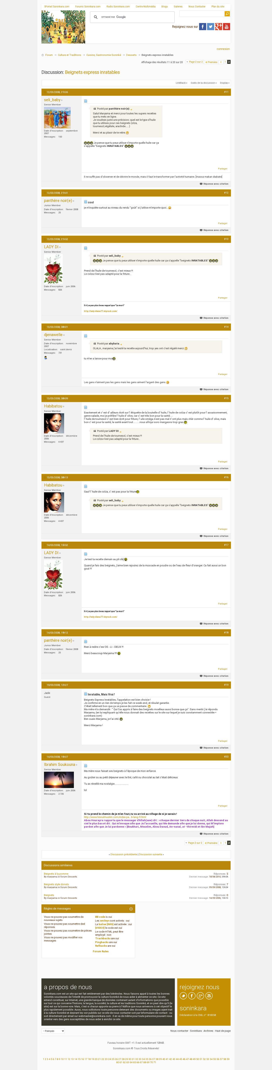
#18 (226, 632)
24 (109, 1059)
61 (120, 1062)
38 (157, 1059)
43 (173, 1059)
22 (102, 1059)
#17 (226, 544)
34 (143, 1059)
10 (62, 1059)
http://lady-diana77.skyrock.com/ (100, 311)
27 (119, 1059)
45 (180, 1059)
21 (99, 1059)
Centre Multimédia (146, 6)
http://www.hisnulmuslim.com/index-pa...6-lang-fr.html (115, 817)
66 (137, 1062)
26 (116, 1059)
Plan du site (217, 6)
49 (194, 1059)
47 (187, 1059)
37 (153, 1059)
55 (214, 1059)
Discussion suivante (150, 854)
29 (126, 1059)
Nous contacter (179, 1030)
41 (167, 1059)
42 (170, 1059)
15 (79, 1059)
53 (207, 1059)
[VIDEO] (100, 927)
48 (190, 1059)
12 (69, 1059)
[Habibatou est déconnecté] (54, 423)
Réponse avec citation (216, 184)
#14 (226, 326)
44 (177, 1059)
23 (106, 1059)
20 (96, 1059)
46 (184, 1059)
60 (117, 1062)
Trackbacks (103, 938)
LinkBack (181, 83)
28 (123, 1059)
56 (217, 1059)
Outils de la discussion (203, 83)
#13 (226, 238)
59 (228, 1059)
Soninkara (196, 1030)
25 (113, 1059)
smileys (105, 920)
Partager (222, 168)
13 (72, 1059)
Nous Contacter (197, 6)
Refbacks (101, 945)
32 (136, 1059)
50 (197, 1059)
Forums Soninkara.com (88, 6)
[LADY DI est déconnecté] (53, 269)
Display (224, 83)
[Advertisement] (157, 40)
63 (127, 1062)
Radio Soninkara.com (118, 6)
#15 (226, 398)
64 (131, 1062)
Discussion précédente (124, 854)
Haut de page (223, 1030)
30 (129, 1059)
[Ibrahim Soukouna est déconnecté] (59, 780)
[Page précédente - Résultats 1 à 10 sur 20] (220, 62)
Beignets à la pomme (56, 873)
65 (134, 1062)
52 (204, 1059)
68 (144, 1062)
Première (212, 62)
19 (92, 1059)
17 (85, 1059)
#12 (226, 192)
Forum (49, 54)
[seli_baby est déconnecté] (57, 117)
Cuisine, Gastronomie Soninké (103, 54)
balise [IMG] (106, 924)
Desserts (131, 54)
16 (82, 1059)
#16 (226, 477)
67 (141, 1062)
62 (124, 1062)
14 (75, 1059)
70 (151, 1062)
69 (148, 1062)
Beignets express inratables (92, 72)
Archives (208, 1030)
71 (154, 1062)
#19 (226, 684)
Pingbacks (102, 942)
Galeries (178, 6)
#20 (226, 756)
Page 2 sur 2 (196, 61)
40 (163, 1059)
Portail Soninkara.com (57, 6)
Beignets (49, 895)
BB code (100, 916)
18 (89, 1059)
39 (160, 1059)
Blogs (164, 6)
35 (146, 1059)
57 (221, 1059)
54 (211, 1059)
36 (150, 1059)
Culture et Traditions (69, 54)
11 (65, 1059)
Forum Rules (101, 951)
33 (140, 1059)
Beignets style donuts (56, 884)
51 (201, 1059)
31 (133, 1059)
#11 (226, 91)
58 (224, 1059)
